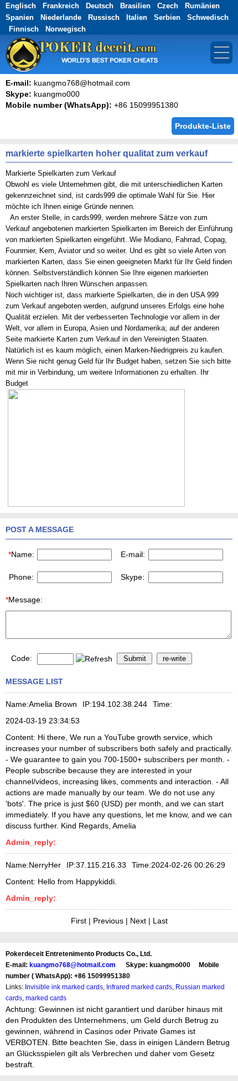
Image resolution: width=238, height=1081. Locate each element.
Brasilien (135, 6)
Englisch (21, 6)
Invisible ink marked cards (64, 987)
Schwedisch (208, 17)
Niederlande (60, 17)
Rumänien (202, 6)
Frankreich (61, 6)
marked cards (45, 998)
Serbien (167, 17)
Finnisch (24, 29)
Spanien (20, 17)
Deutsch (99, 6)
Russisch (104, 17)
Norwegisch (65, 29)
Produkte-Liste (203, 126)
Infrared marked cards (139, 987)
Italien (136, 17)
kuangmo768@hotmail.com (72, 965)
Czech (167, 6)
